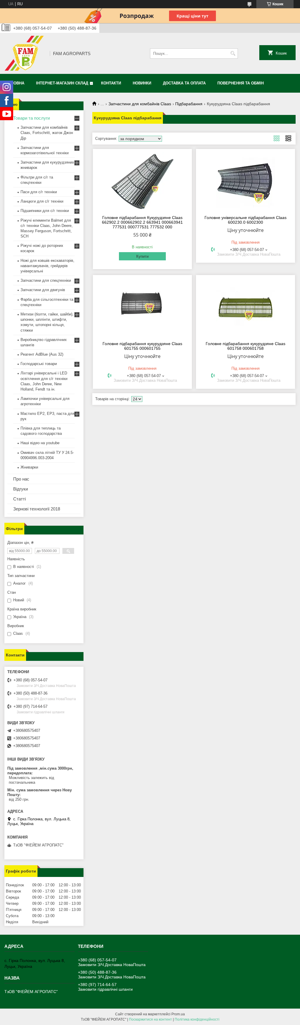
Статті (19, 498)
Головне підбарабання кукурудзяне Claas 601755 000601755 (142, 346)
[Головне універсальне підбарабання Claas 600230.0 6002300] (245, 181)
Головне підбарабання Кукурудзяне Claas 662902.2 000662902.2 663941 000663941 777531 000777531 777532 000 (142, 222)
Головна (15, 83)
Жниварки (29, 467)
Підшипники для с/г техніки (45, 210)
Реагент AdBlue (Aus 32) (42, 354)
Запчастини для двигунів (43, 290)
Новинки (142, 83)
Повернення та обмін (240, 83)
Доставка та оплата (184, 83)
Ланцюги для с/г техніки (42, 201)
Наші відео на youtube (40, 443)
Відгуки (20, 488)
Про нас (21, 478)
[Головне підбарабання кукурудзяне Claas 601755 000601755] (142, 307)
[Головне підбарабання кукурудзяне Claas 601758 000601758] (245, 307)
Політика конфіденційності (197, 1019)
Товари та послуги (31, 118)
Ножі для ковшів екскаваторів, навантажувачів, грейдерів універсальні (47, 265)
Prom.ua (178, 1014)
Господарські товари (39, 364)
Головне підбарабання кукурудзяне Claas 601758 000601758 (245, 346)
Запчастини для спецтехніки (46, 280)
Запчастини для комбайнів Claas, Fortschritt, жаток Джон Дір (47, 132)
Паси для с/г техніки (39, 192)
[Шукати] (233, 53)
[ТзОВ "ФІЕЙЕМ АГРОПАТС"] (25, 53)
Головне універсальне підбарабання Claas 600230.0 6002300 (245, 220)
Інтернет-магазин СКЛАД (62, 83)
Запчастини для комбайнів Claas (139, 103)
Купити (142, 256)
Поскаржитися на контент (150, 1019)
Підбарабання (188, 103)
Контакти (111, 83)
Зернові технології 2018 (36, 508)
